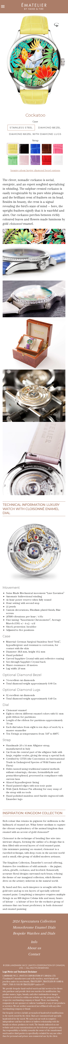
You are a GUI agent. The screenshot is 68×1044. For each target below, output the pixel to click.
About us (34, 948)
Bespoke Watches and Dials (34, 933)
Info (34, 942)
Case (35, 121)
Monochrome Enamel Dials (34, 927)
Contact (34, 954)
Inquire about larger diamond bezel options (35, 170)
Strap (35, 140)
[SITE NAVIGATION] (3, 6)
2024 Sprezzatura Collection (34, 921)
